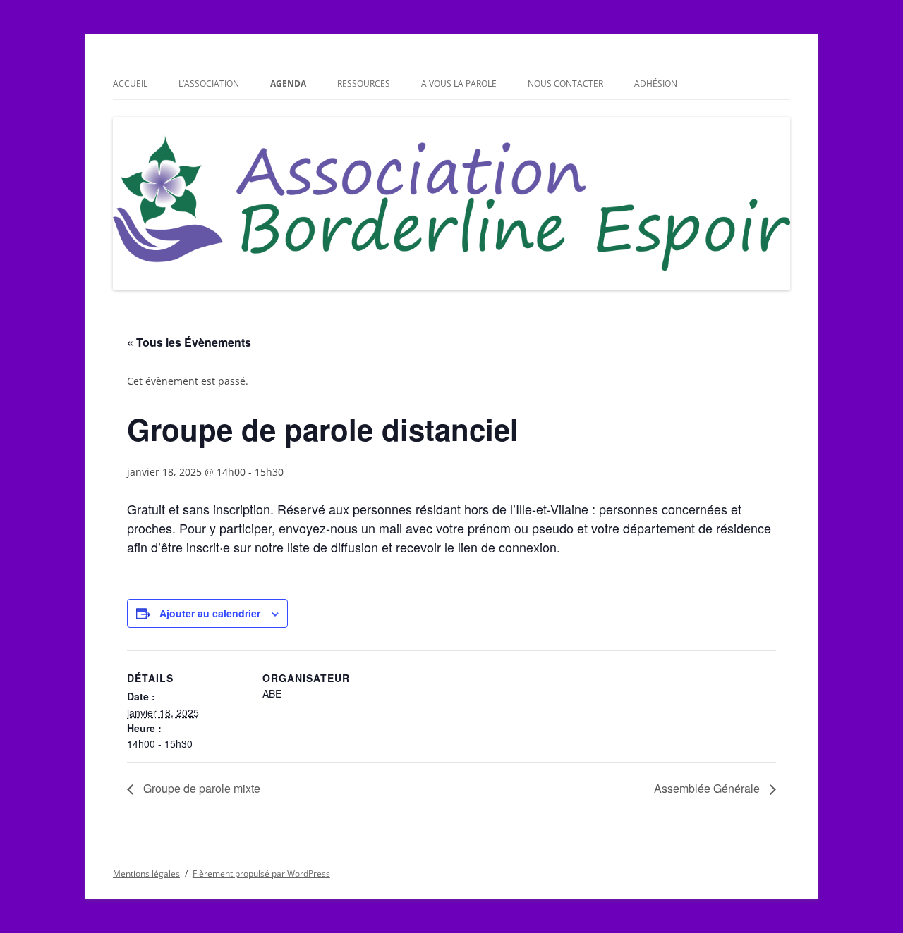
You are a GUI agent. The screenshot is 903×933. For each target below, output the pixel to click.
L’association (208, 83)
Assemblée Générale (708, 788)
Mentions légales (146, 873)
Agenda (288, 83)
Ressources (363, 83)
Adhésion (655, 83)
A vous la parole (459, 83)
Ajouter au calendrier (209, 613)
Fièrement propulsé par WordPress (261, 873)
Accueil (130, 83)
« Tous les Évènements (189, 342)
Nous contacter (565, 83)
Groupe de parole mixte (200, 788)
